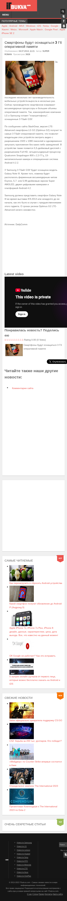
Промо (41, 894)
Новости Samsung (24, 843)
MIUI (21, 26)
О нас (29, 894)
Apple (4, 26)
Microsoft (23, 29)
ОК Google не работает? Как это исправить (32, 655)
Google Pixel (51, 29)
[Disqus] (33, 432)
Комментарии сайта (22, 388)
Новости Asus (22, 872)
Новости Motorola (24, 865)
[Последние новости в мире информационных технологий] (18, 6)
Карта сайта (58, 894)
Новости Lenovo (23, 850)
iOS (39, 26)
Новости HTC (22, 861)
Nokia (46, 26)
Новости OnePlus (24, 876)
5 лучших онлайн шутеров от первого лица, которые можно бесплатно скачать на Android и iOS (34, 680)
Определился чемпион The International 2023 (33, 786)
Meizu (14, 29)
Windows (30, 26)
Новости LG (22, 846)
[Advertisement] (33, 515)
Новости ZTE (22, 868)
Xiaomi (5, 29)
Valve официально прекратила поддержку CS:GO (35, 720)
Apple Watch (36, 29)
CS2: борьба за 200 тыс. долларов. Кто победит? (35, 741)
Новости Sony (22, 857)
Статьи (35, 894)
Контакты (48, 894)
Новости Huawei (23, 854)
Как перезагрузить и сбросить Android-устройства (35, 583)
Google (54, 26)
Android (13, 26)
